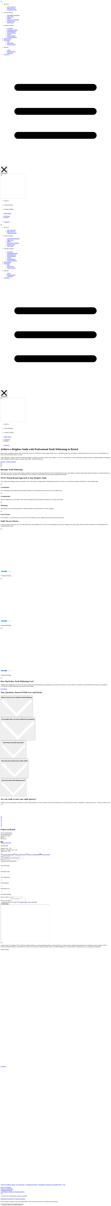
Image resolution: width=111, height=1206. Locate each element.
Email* (2, 859)
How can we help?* (6, 900)
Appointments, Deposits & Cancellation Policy (50, 1184)
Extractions (10, 53)
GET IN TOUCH (7, 815)
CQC (64, 1184)
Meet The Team (11, 8)
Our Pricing (7, 40)
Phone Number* (5, 858)
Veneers (9, 34)
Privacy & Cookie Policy (18, 1184)
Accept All (3, 1204)
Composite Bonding (12, 30)
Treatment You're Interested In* (9, 861)
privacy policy (23, 902)
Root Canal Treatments (13, 19)
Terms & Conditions (6, 1184)
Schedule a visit (7, 813)
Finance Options (11, 44)
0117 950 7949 (7, 843)
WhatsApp (6, 808)
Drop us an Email (45, 854)
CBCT (9, 50)
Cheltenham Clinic (12, 9)
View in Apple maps (20, 854)
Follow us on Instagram (33, 854)
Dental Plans (10, 43)
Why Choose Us (11, 7)
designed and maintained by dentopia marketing (13, 1199)
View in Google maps (7, 854)
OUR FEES (4, 689)
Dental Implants (11, 35)
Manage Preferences (18, 1204)
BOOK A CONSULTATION (8, 462)
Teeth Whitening (11, 33)
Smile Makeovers (11, 31)
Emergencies (10, 22)
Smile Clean (10, 16)
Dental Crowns (11, 21)
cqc (1, 1193)
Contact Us (7, 54)
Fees (8, 41)
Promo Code (4, 897)
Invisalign (10, 28)
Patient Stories (7, 38)
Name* (2, 856)
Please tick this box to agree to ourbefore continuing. (19, 902)
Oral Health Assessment (13, 15)
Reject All (9, 1204)
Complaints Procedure (31, 1184)
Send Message (4, 903)
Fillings (9, 18)
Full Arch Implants (12, 37)
